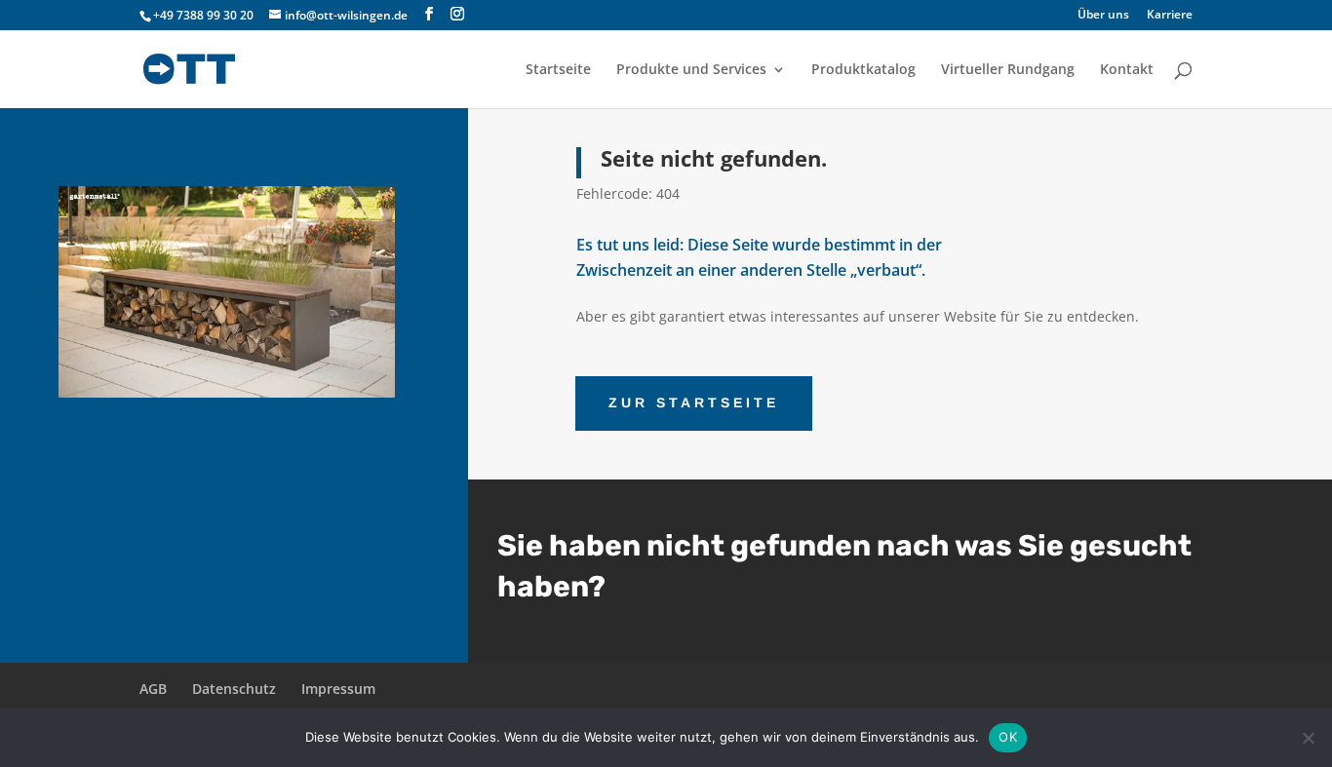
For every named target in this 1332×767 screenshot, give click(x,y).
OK (1008, 737)
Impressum (338, 688)
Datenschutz (234, 688)
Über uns (1103, 15)
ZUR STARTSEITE (693, 402)
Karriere (1170, 15)
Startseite (558, 70)
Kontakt (1127, 70)
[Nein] (1307, 738)
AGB (153, 688)
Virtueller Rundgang (1008, 70)
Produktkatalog (863, 70)
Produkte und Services (691, 70)
